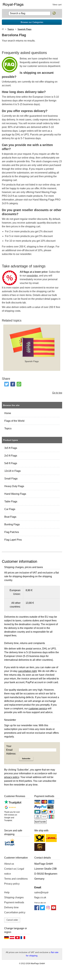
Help (6, 892)
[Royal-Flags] (16, 4)
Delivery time (11, 907)
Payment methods (14, 902)
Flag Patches (11, 532)
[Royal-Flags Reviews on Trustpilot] (12, 803)
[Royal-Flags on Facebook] (36, 909)
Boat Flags (10, 516)
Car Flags (9, 509)
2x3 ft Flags (10, 455)
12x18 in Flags (12, 471)
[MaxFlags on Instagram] (48, 909)
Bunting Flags (12, 524)
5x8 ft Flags (10, 463)
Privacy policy (12, 883)
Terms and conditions (16, 878)
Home (7, 413)
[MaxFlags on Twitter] (42, 909)
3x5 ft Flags (10, 448)
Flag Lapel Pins (13, 539)
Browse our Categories (32, 22)
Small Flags (11, 478)
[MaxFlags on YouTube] (53, 909)
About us (9, 863)
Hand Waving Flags (15, 494)
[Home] (3, 29)
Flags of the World (14, 421)
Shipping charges (14, 897)
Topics (7, 428)
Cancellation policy (14, 912)
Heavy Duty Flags (14, 486)
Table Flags (10, 501)
